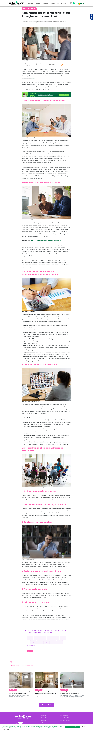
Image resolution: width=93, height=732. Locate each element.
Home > (25, 8)
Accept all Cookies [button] (69, 726)
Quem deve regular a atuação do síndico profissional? (45, 240)
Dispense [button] (77, 726)
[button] (85, 727)
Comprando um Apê (54, 3)
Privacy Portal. (6, 729)
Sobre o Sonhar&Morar (65, 717)
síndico (34, 78)
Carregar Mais (46, 705)
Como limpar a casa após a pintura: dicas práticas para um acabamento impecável (45, 693)
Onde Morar (63, 3)
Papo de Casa (30, 3)
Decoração (38, 3)
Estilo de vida (45, 3)
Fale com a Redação (65, 720)
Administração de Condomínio (22, 666)
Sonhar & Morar (16, 2)
